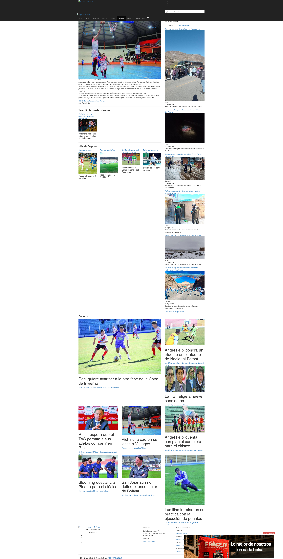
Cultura (112, 18)
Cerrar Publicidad (268, 533)
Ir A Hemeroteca (184, 25)
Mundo (104, 18)
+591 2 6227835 (149, 541)
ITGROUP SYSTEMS (115, 558)
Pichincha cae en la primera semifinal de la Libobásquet (86, 116)
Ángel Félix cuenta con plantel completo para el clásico (184, 450)
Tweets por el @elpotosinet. (174, 311)
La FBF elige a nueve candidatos (176, 405)
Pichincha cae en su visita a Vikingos (134, 448)
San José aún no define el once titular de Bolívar (139, 495)
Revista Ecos (140, 18)
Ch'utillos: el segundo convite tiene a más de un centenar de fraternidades (181, 269)
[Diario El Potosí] (119, 1)
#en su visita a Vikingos (97, 101)
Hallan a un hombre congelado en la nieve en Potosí (183, 235)
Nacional (96, 18)
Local (87, 18)
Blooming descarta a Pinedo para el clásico (93, 491)
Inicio (80, 18)
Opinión (130, 18)
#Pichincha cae (83, 101)
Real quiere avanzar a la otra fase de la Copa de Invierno (98, 387)
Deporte (121, 18)
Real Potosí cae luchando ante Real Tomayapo (131, 151)
